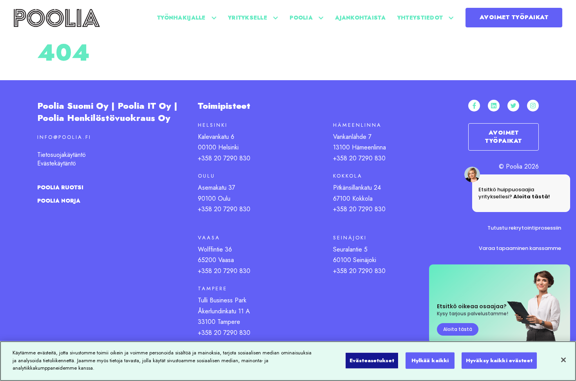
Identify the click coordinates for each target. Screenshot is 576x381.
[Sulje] (563, 359)
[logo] (57, 17)
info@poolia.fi (64, 137)
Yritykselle (247, 18)
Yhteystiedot (420, 18)
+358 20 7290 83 (222, 270)
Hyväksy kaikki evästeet (499, 360)
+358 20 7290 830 (224, 158)
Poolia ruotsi (60, 187)
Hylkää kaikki (430, 360)
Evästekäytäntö (56, 163)
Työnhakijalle (181, 18)
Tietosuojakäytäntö (61, 154)
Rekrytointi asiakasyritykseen (441, 68)
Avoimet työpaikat (514, 17)
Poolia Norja (58, 201)
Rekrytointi (320, 68)
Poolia (301, 18)
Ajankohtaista (360, 18)
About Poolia (407, 68)
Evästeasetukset (372, 360)
